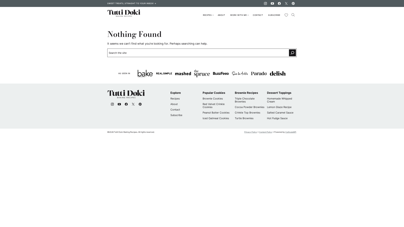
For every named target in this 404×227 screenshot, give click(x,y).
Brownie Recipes (246, 92)
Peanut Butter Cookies (216, 112)
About (221, 15)
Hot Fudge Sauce (277, 118)
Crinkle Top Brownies (247, 112)
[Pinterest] (293, 3)
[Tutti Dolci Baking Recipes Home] (124, 15)
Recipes (207, 15)
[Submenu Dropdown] (213, 15)
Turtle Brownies (244, 118)
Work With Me (238, 15)
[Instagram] (265, 3)
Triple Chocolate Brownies (245, 100)
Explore (175, 92)
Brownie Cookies (213, 98)
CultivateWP (290, 132)
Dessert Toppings (279, 92)
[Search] (293, 15)
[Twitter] (286, 3)
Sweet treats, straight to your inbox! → (131, 3)
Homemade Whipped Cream (279, 100)
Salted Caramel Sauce (280, 112)
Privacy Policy (250, 132)
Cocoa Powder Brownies (249, 107)
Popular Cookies (214, 92)
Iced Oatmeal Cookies (216, 118)
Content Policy (265, 132)
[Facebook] (279, 3)
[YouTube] (272, 3)
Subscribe (274, 15)
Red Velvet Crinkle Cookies (214, 105)
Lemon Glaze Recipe (279, 107)
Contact (258, 15)
